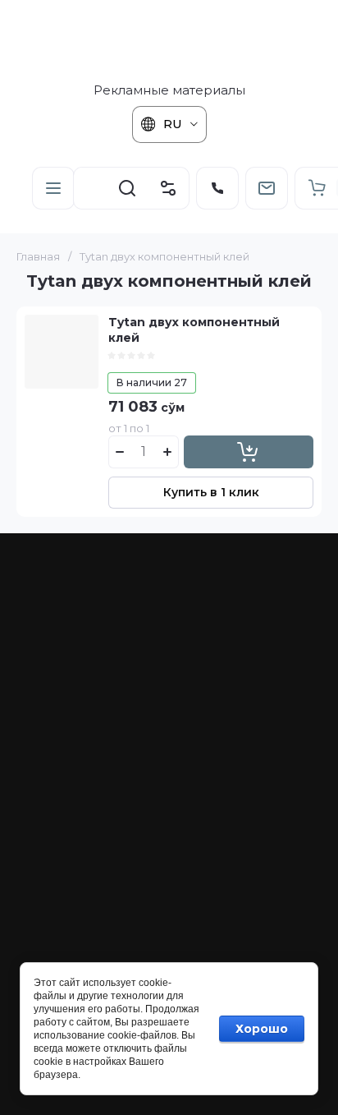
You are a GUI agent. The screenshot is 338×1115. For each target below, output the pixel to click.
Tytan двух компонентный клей (194, 329)
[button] (53, 188)
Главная (38, 256)
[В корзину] (248, 451)
